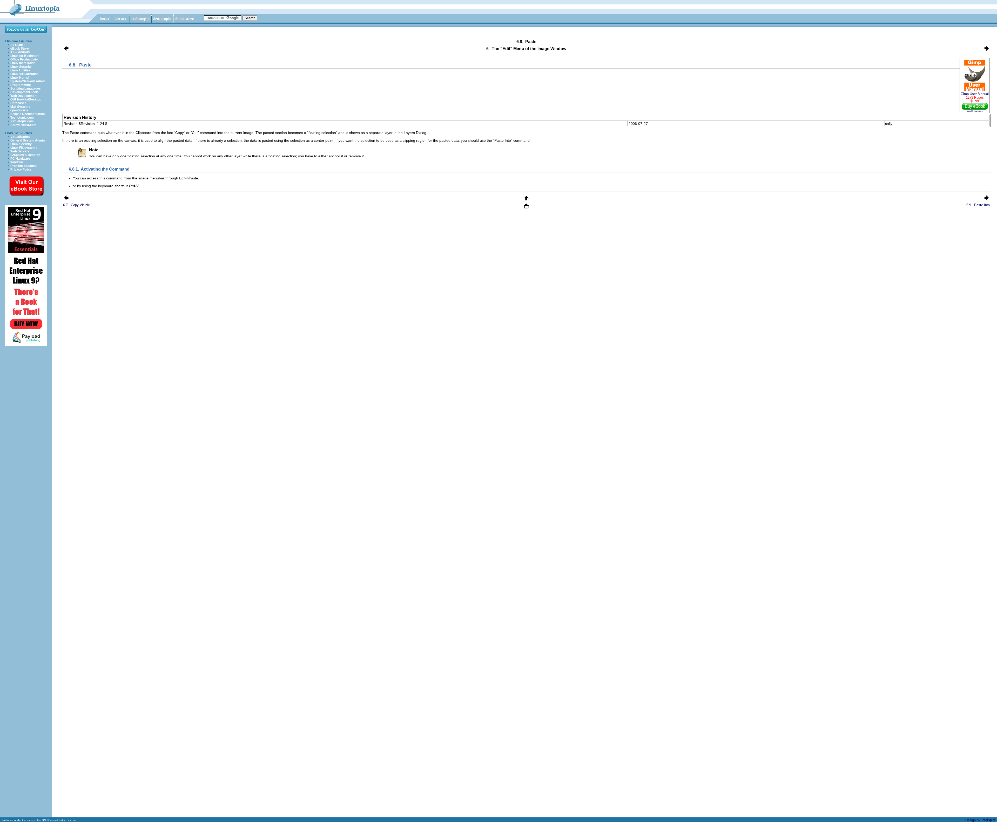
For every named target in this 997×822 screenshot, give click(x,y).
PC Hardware (20, 158)
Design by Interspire (980, 820)
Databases (18, 103)
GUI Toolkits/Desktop (25, 99)
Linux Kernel (19, 77)
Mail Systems (20, 107)
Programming (20, 85)
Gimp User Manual (975, 94)
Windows (17, 162)
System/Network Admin (27, 81)
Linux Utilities (20, 70)
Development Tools (24, 92)
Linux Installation (22, 63)
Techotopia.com (22, 117)
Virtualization (20, 137)
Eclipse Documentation (27, 114)
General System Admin (27, 140)
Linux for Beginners (24, 56)
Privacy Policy (21, 169)
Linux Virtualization (24, 74)
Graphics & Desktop (25, 155)
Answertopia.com (23, 125)
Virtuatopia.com (22, 121)
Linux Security (21, 67)
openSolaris (19, 110)
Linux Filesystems (23, 148)
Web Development (23, 96)
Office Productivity (24, 59)
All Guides (17, 45)
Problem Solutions (23, 166)
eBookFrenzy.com (975, 111)
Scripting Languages (25, 88)
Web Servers (20, 151)
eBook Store (19, 48)
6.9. (978, 205)
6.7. (76, 205)
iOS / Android (20, 52)
